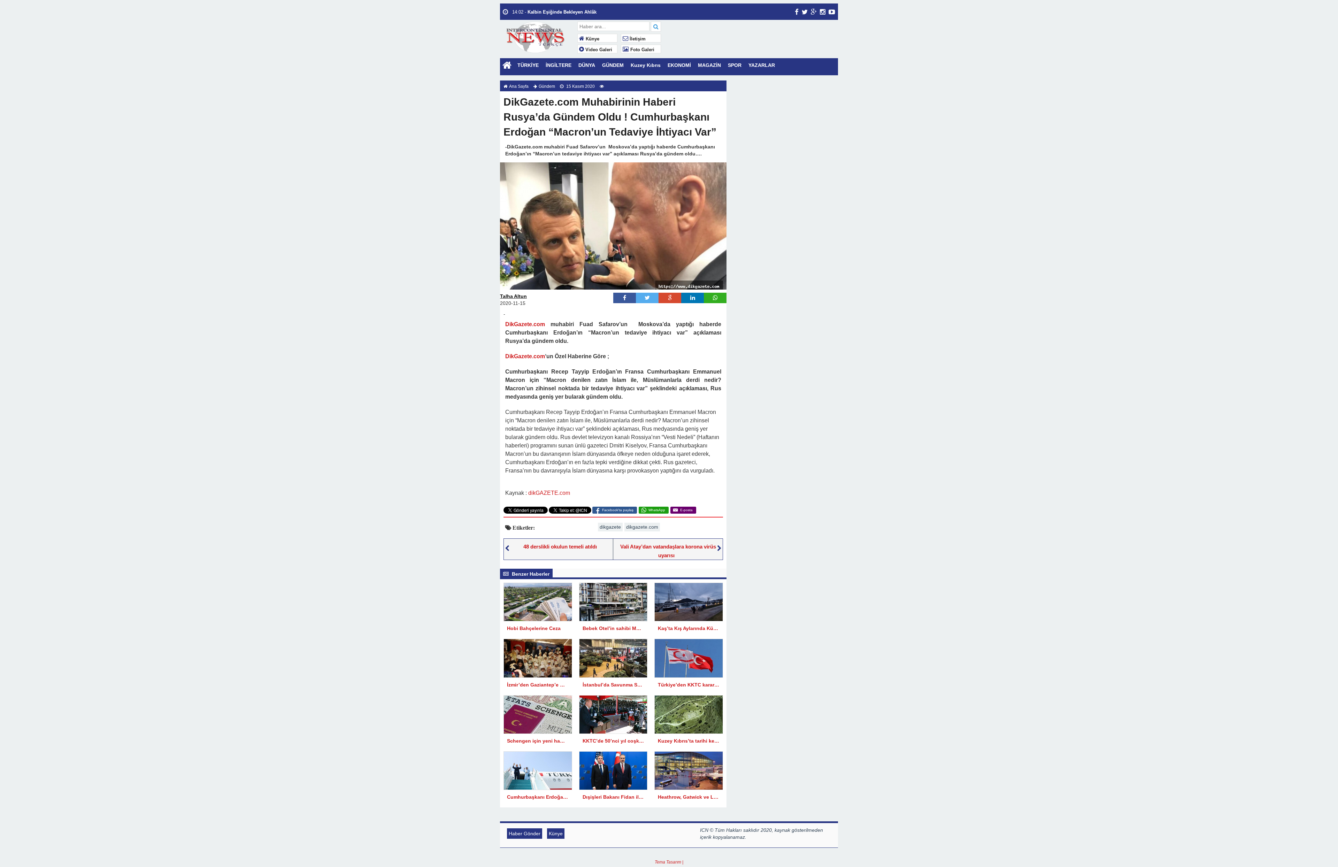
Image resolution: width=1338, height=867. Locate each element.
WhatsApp (656, 510)
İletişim (637, 39)
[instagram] (822, 12)
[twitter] (805, 12)
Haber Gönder (524, 833)
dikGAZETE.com (549, 493)
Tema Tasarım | (669, 862)
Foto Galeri (641, 49)
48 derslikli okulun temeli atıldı (560, 547)
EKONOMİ (679, 65)
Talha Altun (513, 296)
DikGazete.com (525, 324)
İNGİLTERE (558, 65)
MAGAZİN (709, 65)
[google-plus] (814, 12)
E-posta (686, 510)
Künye (591, 39)
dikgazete (610, 527)
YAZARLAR (761, 65)
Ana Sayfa (519, 86)
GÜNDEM (613, 65)
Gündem (547, 86)
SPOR (734, 65)
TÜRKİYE (528, 65)
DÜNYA (586, 65)
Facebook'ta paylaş (617, 510)
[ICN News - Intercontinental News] (538, 36)
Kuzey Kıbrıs (646, 65)
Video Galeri (598, 49)
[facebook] (797, 12)
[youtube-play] (832, 12)
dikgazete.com (642, 527)
